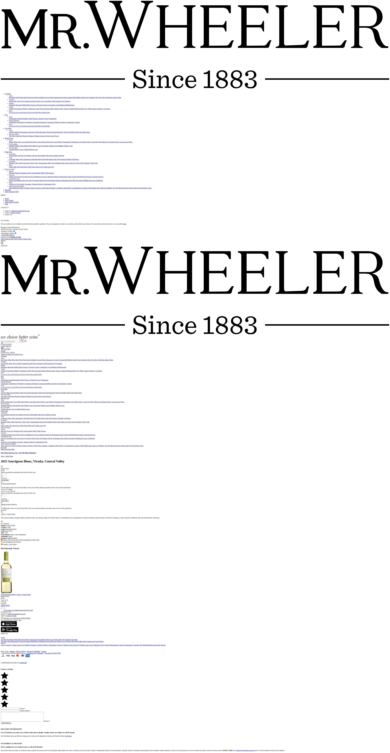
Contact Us (13, 184)
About (11, 171)
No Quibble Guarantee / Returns (27, 184)
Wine (2, 456)
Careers (43, 651)
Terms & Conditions (33, 651)
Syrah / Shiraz (64, 109)
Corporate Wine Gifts (16, 159)
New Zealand (25, 101)
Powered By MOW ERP (53, 653)
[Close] (195, 659)
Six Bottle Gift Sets (58, 156)
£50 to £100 (42, 112)
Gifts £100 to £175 (37, 167)
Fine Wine (34, 97)
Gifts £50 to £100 (25, 167)
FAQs (54, 184)
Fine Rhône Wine (73, 132)
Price (11, 111)
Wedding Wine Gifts (62, 163)
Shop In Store (72, 177)
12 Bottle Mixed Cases (30, 149)
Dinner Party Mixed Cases (32, 146)
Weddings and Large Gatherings (89, 645)
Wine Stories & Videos (16, 188)
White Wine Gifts (51, 159)
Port (55, 641)
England (58, 101)
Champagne (13, 118)
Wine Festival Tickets (12, 202)
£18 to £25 (26, 112)
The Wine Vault (104, 97)
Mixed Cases (9, 138)
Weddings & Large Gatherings (44, 177)
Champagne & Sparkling (37, 640)
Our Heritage (23, 173)
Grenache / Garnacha (103, 109)
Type (11, 96)
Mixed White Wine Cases (17, 142)
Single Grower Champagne (47, 118)
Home (7, 198)
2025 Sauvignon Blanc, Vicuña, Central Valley (16, 594)
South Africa (40, 101)
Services (12, 175)
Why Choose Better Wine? (36, 173)
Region (11, 103)
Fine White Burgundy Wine (41, 132)
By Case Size (13, 148)
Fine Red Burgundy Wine (58, 132)
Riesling (77, 109)
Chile (53, 101)
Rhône (25, 105)
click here (68, 736)
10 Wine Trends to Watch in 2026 (35, 188)
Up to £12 (12, 112)
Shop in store (9, 200)
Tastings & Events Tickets (95, 641)
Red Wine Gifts (40, 159)
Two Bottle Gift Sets (30, 156)
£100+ (48, 112)
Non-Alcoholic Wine (92, 97)
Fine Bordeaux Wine (25, 132)
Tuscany (34, 105)
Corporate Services (97, 177)
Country (12, 99)
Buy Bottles (5, 480)
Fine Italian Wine (84, 132)
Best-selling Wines (115, 97)
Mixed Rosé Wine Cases (49, 142)
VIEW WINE (5, 605)
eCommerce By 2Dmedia (35, 653)
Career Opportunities (125, 645)
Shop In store (17, 645)
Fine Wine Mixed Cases (103, 142)
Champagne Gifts (29, 159)
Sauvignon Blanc (49, 109)
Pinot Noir (39, 109)
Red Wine (12, 97)
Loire (57, 105)
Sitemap (12, 651)
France (11, 101)
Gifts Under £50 (14, 167)
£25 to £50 (34, 112)
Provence (40, 105)
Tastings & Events (15, 177)
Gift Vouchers (61, 159)
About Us (60, 645)
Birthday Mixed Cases (65, 146)
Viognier (72, 109)
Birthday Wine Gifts (15, 163)
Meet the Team (14, 173)
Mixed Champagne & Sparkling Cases (69, 142)
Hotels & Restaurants (61, 177)
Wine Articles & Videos (16, 186)
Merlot (57, 109)
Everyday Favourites (33, 180)
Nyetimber (28, 122)
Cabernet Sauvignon (15, 109)
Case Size (12, 154)
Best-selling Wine (80, 641)
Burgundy (19, 105)
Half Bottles (77, 97)
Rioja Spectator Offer (12, 192)
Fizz (6, 115)
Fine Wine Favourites (76, 180)
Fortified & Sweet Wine (46, 97)
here (124, 224)
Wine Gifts (8, 152)
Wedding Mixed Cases (16, 146)
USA (63, 101)
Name (22, 708)
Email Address (25, 711)
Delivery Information (45, 184)
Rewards (8, 190)
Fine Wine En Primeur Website (29, 136)
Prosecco (36, 118)
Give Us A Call (11, 237)
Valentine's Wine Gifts (90, 163)
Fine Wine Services (27, 177)
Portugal (67, 101)
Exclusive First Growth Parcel (49, 136)
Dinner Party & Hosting (47, 180)
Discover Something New (17, 180)
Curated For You (14, 179)
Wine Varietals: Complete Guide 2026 (58, 188)
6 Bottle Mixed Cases (16, 149)
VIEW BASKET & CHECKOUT (12, 354)
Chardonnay (32, 109)
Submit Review (6, 723)
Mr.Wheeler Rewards (84, 177)
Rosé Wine (27, 97)
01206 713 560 (15, 213)
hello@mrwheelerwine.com (20, 211)
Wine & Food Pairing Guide (142, 188)
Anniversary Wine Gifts (30, 163)
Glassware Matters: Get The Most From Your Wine (116, 188)
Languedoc (52, 105)
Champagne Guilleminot (17, 122)
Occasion (12, 161)
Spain (19, 101)
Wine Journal (49, 173)
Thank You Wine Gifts (76, 163)
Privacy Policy (21, 651)
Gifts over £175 (49, 167)
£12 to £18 (19, 112)
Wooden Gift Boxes (72, 159)
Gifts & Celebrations (62, 180)
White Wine (20, 97)
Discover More (14, 134)
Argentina (48, 101)
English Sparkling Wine (25, 118)
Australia (33, 101)
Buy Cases (5, 501)
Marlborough (70, 105)
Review (47, 721)
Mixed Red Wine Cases (33, 142)
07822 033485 (25, 618)
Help (10, 182)
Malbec (25, 109)
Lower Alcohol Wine (68, 641)
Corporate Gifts (137, 645)
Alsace (45, 105)
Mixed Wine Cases (88, 142)
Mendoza (62, 105)
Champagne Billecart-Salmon (56, 122)
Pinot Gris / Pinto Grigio (88, 109)
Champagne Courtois (73, 122)
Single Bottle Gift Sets (16, 156)
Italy (15, 101)
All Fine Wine (13, 132)
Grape (11, 107)
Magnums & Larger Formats (63, 97)
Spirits (83, 97)
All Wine (8, 94)
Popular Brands (14, 120)
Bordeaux (12, 105)
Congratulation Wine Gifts (46, 163)
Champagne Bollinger (39, 122)
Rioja (29, 105)
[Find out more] (20, 338)
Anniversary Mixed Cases (49, 146)
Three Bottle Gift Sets (44, 156)
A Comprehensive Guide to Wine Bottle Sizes (85, 188)
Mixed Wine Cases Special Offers (121, 142)
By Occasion (13, 144)
